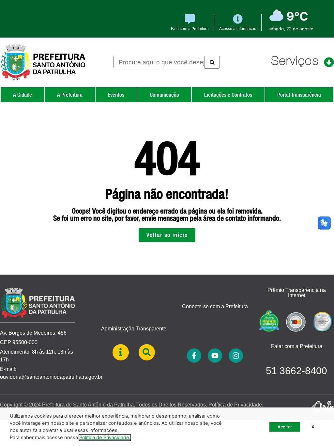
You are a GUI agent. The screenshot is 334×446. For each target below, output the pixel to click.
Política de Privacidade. (235, 404)
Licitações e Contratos (228, 94)
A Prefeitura (70, 94)
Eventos (116, 94)
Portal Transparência (299, 94)
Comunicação (164, 94)
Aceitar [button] (285, 426)
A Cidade (22, 94)
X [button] (312, 426)
